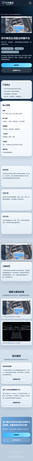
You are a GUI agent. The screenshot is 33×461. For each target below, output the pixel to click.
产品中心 (6, 14)
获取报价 (16, 65)
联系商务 (16, 435)
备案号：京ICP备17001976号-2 (17, 457)
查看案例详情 (16, 379)
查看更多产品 (16, 70)
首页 (2, 14)
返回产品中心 (16, 440)
